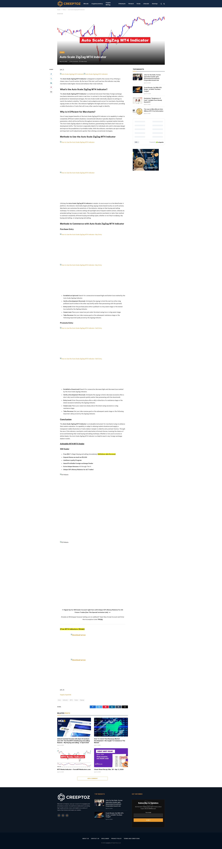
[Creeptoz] (69, 3)
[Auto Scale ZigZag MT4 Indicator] (111, 39)
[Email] (51, 91)
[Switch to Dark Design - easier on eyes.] (161, 3)
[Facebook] (51, 74)
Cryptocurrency (97, 4)
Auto (59, 700)
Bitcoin (86, 4)
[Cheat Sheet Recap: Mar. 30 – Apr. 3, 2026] (111, 757)
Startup (154, 4)
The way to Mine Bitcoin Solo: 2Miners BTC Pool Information (153, 110)
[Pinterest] (51, 87)
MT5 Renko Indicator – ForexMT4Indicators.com (74, 769)
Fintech (131, 4)
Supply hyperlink (65, 695)
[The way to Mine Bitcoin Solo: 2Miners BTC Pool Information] (137, 111)
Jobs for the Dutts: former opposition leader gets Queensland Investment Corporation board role (152, 77)
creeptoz (108, 843)
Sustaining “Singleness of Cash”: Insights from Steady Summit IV (153, 100)
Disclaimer (105, 838)
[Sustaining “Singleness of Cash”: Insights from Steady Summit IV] (137, 100)
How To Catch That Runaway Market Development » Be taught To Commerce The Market (109, 740)
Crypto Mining (108, 4)
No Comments (74, 61)
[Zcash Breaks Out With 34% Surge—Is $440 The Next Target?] (137, 89)
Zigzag (82, 700)
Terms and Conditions (132, 838)
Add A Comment (92, 778)
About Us (85, 838)
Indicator (65, 700)
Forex (138, 4)
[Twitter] (51, 78)
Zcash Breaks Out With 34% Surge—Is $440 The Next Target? (153, 89)
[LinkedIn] (51, 83)
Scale (76, 700)
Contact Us (95, 838)
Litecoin (146, 4)
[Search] (164, 4)
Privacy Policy (116, 838)
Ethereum (122, 4)
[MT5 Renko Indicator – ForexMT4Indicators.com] (74, 757)
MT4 (71, 700)
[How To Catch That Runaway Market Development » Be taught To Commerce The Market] (111, 727)
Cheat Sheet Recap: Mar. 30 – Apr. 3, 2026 (108, 769)
